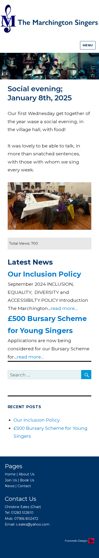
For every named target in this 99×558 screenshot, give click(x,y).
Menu (88, 45)
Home (10, 474)
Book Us (27, 480)
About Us (26, 474)
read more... (64, 308)
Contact (24, 486)
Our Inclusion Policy (44, 274)
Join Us (11, 480)
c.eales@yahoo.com (33, 524)
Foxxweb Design (76, 540)
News (9, 486)
